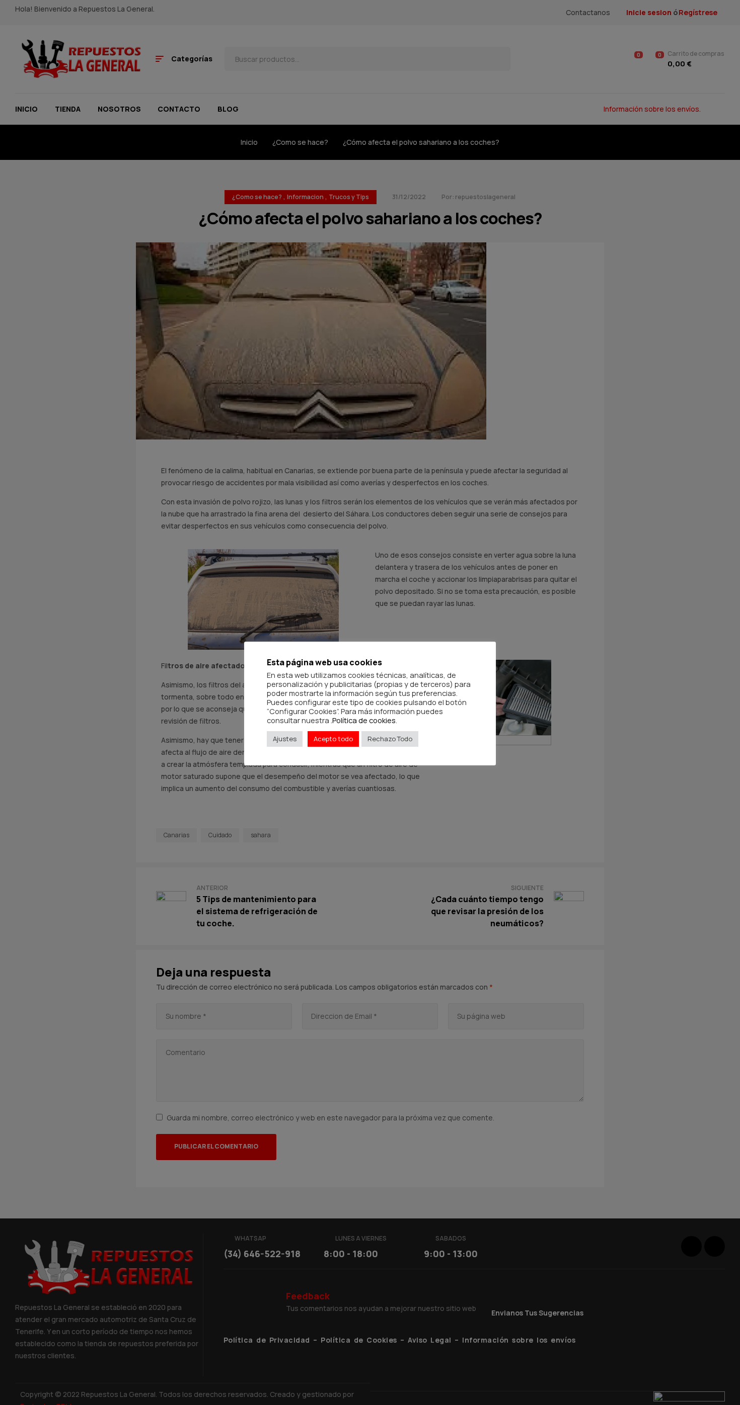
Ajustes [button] (285, 738)
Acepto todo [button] (333, 738)
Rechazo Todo (389, 738)
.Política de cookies (363, 720)
